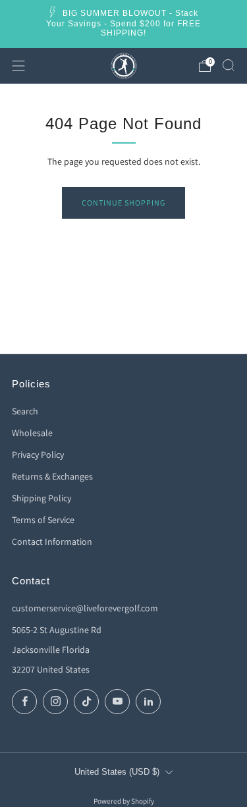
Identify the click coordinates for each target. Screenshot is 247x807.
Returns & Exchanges (52, 476)
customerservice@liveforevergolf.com (85, 608)
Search (25, 411)
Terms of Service (43, 520)
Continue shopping (123, 203)
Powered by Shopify (124, 801)
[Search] (228, 65)
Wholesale (32, 433)
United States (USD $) (116, 772)
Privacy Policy (38, 454)
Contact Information (52, 541)
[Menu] (18, 65)
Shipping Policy (41, 498)
